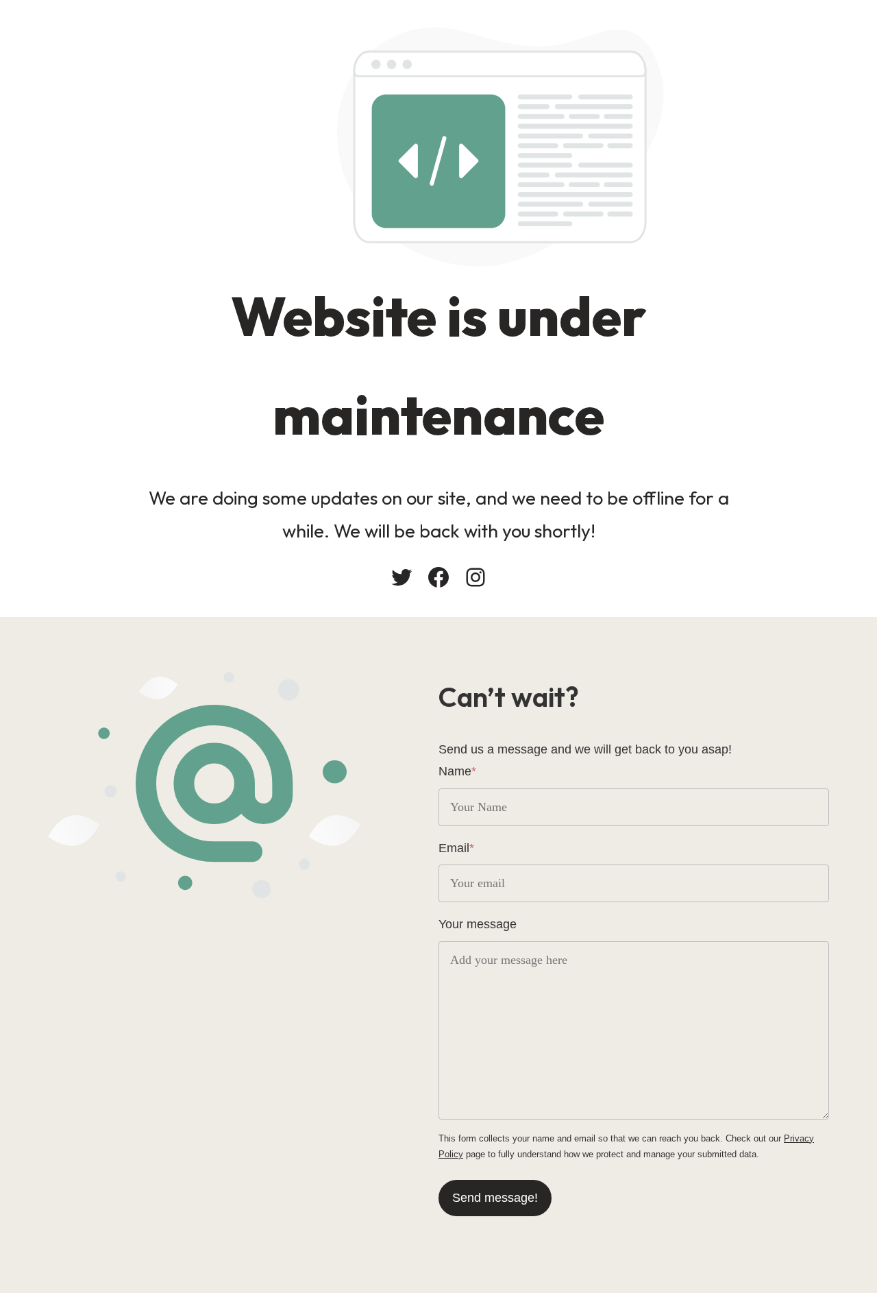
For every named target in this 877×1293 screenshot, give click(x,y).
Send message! (495, 1198)
